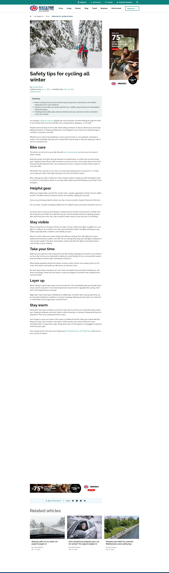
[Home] (42, 8)
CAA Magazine (38, 16)
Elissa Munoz (112, 547)
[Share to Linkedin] (81, 501)
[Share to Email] (85, 501)
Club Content (116, 8)
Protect (78, 8)
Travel (94, 8)
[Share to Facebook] (73, 501)
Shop (86, 8)
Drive (61, 8)
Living (69, 8)
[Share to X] (77, 501)
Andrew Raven (37, 87)
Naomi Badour (38, 547)
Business (104, 8)
